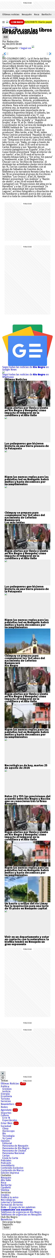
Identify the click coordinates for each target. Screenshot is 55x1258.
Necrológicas (8, 1200)
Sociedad (6, 1126)
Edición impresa (10, 1173)
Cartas (6, 1155)
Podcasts (6, 1163)
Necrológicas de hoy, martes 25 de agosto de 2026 (26, 767)
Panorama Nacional (13, 1153)
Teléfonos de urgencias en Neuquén (21, 1214)
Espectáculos (9, 27)
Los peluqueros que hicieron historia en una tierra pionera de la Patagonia (27, 446)
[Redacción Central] (5, 34)
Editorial (7, 1143)
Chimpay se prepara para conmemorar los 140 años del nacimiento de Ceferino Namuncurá (25, 516)
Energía (5, 1094)
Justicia (6, 1091)
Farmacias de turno (12, 1205)
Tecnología (8, 1136)
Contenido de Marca (12, 1170)
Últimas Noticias (13, 1083)
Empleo (5, 1195)
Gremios (7, 1089)
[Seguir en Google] (3, 56)
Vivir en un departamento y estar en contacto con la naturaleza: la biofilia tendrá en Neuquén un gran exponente (27, 940)
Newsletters (11, 1104)
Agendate (9, 1110)
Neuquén (27, 14)
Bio (4, 1133)
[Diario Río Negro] (7, 22)
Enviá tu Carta (10, 1158)
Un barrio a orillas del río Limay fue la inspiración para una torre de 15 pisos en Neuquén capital (27, 906)
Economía (6, 1096)
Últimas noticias (10, 14)
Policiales (6, 1160)
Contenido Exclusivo (12, 1168)
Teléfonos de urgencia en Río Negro (21, 1212)
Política (5, 1086)
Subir (6, 1227)
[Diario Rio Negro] (14, 1230)
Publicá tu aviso (9, 1197)
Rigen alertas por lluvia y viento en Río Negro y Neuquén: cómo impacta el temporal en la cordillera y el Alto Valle (26, 411)
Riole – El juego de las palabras (18, 1207)
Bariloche (47, 14)
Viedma (5, 1190)
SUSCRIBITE (38, 22)
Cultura (5, 1115)
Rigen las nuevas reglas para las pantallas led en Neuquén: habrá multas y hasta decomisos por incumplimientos (27, 480)
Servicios (6, 1101)
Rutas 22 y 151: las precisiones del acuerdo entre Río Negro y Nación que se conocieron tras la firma (27, 799)
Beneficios (6, 1219)
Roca (36, 14)
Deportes (6, 1113)
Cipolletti (6, 1187)
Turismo (5, 1099)
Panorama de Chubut (14, 1151)
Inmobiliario (7, 1165)
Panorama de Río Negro (15, 1148)
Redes (4, 1107)
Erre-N (6, 1118)
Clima (5, 1128)
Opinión (5, 1141)
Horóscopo (8, 1131)
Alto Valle (6, 1180)
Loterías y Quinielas (12, 1202)
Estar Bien (9, 1123)
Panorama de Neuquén (15, 1146)
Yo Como (7, 1138)
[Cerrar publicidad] (3, 1073)
